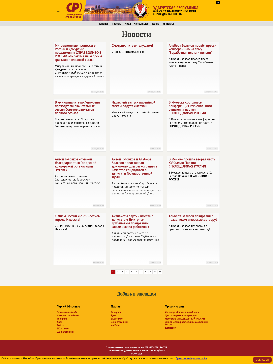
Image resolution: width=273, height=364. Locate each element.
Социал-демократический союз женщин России (186, 323)
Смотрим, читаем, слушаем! (136, 68)
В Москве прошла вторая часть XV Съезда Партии (193, 182)
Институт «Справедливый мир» (182, 312)
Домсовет (170, 327)
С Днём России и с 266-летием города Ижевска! (79, 238)
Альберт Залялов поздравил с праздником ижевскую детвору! (193, 238)
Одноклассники (65, 331)
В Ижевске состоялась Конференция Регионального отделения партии (193, 125)
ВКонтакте (63, 328)
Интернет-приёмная (68, 315)
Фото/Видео (141, 23)
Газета (155, 23)
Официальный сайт (67, 312)
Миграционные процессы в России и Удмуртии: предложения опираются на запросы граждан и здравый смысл (79, 68)
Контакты (168, 23)
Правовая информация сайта (191, 358)
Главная (103, 23)
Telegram (62, 318)
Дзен (59, 322)
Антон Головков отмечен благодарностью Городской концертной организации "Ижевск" (79, 182)
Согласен (262, 360)
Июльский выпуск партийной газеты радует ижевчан (136, 125)
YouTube (115, 325)
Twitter (61, 325)
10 (155, 272)
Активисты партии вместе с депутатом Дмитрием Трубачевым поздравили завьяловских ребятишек (136, 238)
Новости (116, 23)
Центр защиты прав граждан (181, 315)
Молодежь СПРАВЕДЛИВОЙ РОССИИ (185, 318)
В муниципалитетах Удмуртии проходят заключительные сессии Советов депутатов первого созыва (79, 125)
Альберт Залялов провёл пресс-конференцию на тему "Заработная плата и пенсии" (193, 68)
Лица (128, 23)
